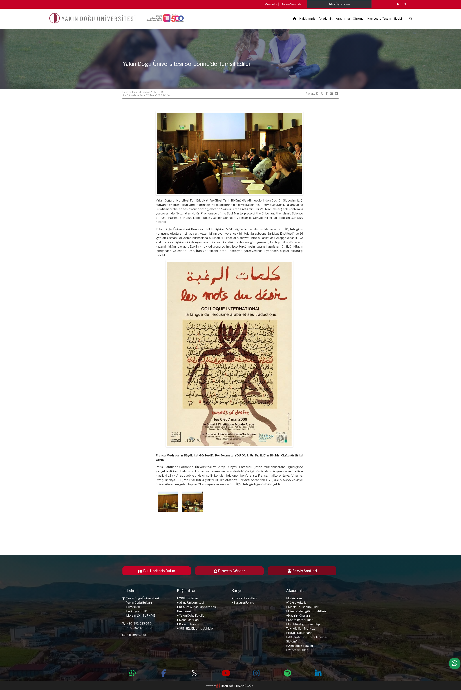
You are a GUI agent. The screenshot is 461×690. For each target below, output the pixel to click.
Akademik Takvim (300, 646)
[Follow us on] (194, 672)
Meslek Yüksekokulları (303, 607)
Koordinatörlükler (300, 620)
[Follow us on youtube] (225, 672)
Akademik (326, 18)
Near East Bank (189, 620)
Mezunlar (271, 4)
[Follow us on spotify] (287, 672)
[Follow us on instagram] (256, 672)
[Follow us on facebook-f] (163, 672)
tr (397, 4)
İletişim (399, 18)
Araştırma (343, 18)
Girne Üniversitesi (191, 602)
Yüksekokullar (298, 602)
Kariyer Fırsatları (245, 598)
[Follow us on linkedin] (318, 672)
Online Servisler (292, 4)
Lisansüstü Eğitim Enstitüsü (307, 611)
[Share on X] (322, 94)
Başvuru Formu (243, 602)
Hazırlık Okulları (299, 615)
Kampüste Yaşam (379, 18)
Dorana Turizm (188, 624)
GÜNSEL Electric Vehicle (195, 628)
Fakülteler (295, 598)
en (404, 4)
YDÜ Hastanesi (188, 598)
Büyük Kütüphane (300, 633)
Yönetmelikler (298, 650)
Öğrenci (358, 18)
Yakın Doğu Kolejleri (192, 615)
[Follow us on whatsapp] (132, 672)
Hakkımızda (307, 18)
